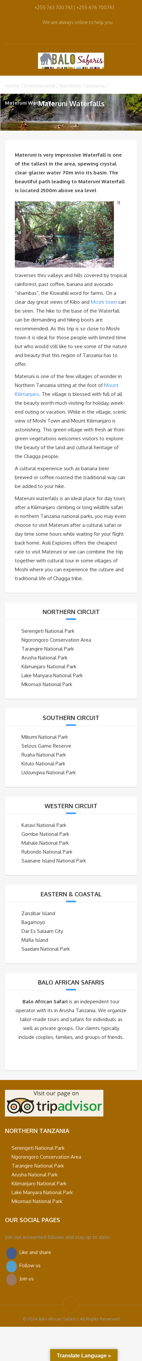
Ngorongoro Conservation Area (56, 640)
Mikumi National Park (44, 737)
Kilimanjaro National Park (48, 666)
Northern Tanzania (82, 85)
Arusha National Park (44, 658)
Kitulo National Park (43, 763)
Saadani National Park (45, 949)
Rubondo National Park (46, 852)
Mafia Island (34, 940)
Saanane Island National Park (53, 861)
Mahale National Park (45, 843)
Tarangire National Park (47, 649)
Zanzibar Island (38, 913)
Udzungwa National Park (48, 772)
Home (12, 85)
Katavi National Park (43, 825)
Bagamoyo (33, 922)
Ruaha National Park (43, 755)
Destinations (39, 85)
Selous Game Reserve (46, 746)
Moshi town (104, 302)
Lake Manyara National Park (52, 675)
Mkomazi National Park (46, 684)
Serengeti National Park (47, 631)
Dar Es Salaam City (42, 931)
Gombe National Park (45, 834)
